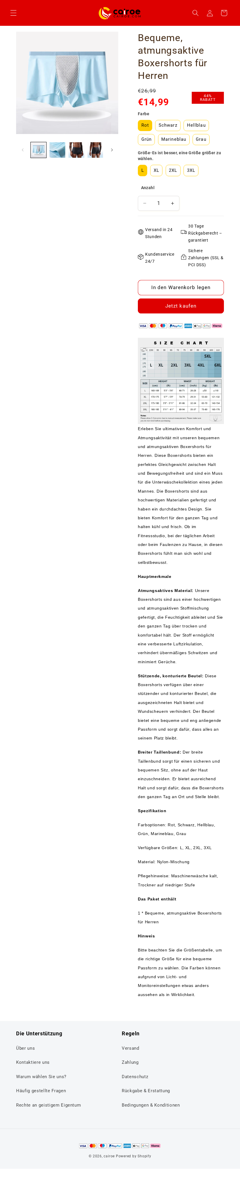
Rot (145, 125)
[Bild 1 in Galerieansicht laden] (39, 150)
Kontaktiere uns (33, 1062)
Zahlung (130, 1062)
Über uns (25, 1048)
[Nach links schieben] (22, 149)
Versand (130, 1048)
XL (156, 170)
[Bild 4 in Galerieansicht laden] (95, 150)
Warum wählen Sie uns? (41, 1076)
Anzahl (148, 187)
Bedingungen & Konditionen (151, 1105)
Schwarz (168, 125)
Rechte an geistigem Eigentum (48, 1105)
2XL (173, 170)
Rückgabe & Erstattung (146, 1090)
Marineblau (173, 139)
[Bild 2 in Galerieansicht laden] (57, 150)
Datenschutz (135, 1076)
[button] (13, 13)
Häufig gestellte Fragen (41, 1090)
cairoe (109, 1156)
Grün (146, 139)
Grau (201, 139)
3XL (191, 170)
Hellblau (196, 125)
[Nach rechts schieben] (111, 149)
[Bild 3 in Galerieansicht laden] (76, 150)
